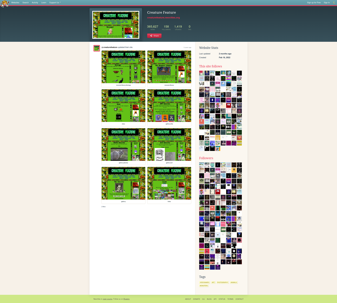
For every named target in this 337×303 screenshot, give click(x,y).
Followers (206, 158)
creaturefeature (110, 47)
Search (26, 2)
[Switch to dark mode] (334, 2)
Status (222, 299)
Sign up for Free (314, 2)
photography (222, 282)
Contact (240, 299)
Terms (230, 299)
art (213, 282)
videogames (204, 282)
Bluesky (126, 299)
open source (107, 299)
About (188, 299)
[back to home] (5, 3)
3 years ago (187, 47)
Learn (43, 2)
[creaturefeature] (96, 48)
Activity (35, 2)
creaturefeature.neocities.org (163, 17)
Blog (209, 299)
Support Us (54, 2)
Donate (196, 299)
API (215, 299)
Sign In (327, 2)
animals (234, 282)
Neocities (97, 299)
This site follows (210, 66)
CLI (203, 299)
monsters (204, 286)
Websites (15, 2)
